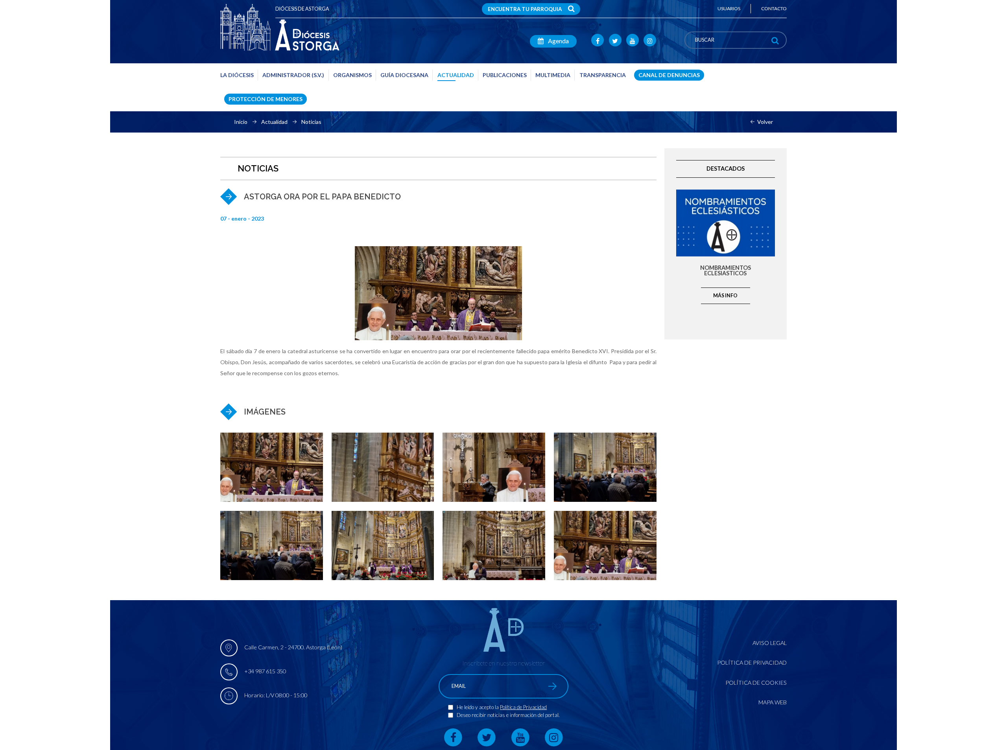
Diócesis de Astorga (302, 9)
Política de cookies (756, 682)
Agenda (558, 40)
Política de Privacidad (523, 707)
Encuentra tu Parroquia (525, 9)
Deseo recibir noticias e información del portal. (508, 715)
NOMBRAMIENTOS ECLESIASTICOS (725, 270)
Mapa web (772, 702)
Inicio (240, 122)
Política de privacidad (752, 662)
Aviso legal (769, 642)
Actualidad (274, 122)
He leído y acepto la (478, 707)
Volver (765, 122)
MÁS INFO (725, 296)
